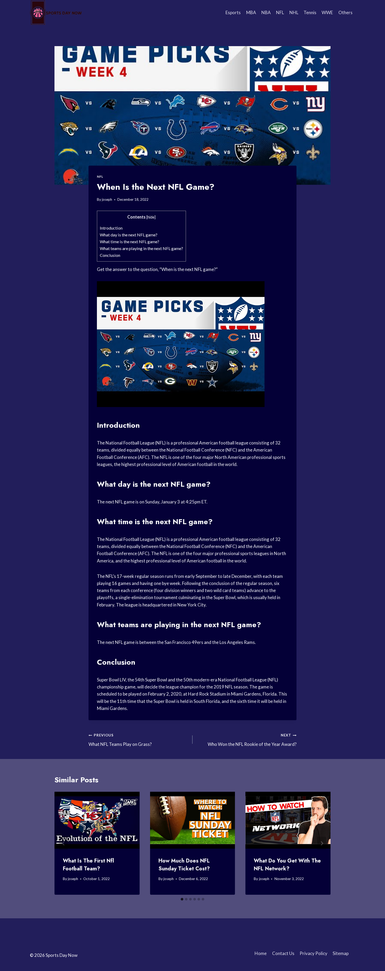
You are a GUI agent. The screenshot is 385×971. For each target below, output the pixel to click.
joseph (107, 199)
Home (261, 953)
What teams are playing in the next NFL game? (141, 248)
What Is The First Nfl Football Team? (88, 864)
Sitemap (341, 953)
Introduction (111, 227)
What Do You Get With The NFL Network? (287, 864)
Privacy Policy (313, 953)
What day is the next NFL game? (128, 234)
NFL (280, 12)
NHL (293, 12)
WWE (327, 12)
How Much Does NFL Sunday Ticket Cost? (184, 864)
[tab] (182, 899)
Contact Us (283, 953)
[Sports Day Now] (56, 12)
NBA (266, 12)
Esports (233, 12)
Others (345, 12)
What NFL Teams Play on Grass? (120, 740)
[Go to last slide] (63, 843)
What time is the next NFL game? (129, 241)
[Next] (321, 843)
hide (151, 217)
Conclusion (110, 255)
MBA (251, 12)
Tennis (310, 12)
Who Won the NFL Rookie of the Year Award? (252, 740)
